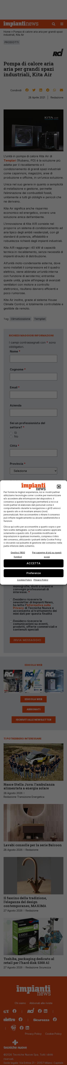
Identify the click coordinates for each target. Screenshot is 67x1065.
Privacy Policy (41, 579)
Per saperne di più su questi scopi (46, 554)
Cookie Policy (24, 579)
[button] (59, 486)
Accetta (33, 563)
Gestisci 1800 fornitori (18, 554)
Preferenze (33, 573)
